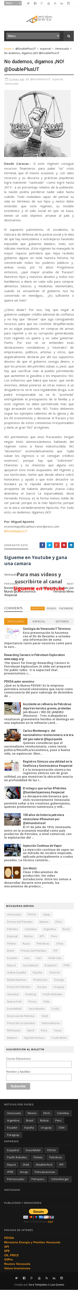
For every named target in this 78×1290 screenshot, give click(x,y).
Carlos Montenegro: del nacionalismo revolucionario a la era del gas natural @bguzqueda (48, 735)
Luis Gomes (57, 1284)
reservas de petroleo (21, 1016)
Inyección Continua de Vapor (42, 845)
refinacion (14, 1030)
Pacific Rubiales (52, 994)
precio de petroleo (19, 987)
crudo (55, 1008)
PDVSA (32, 914)
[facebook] (35, 3)
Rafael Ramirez (16, 980)
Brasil (66, 929)
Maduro (12, 1038)
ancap (24, 1172)
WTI (42, 936)
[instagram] (68, 3)
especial (45, 48)
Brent (10, 950)
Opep (46, 914)
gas (27, 958)
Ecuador (12, 958)
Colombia (31, 929)
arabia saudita (16, 972)
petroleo (12, 929)
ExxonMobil (14, 1008)
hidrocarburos (51, 1023)
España (37, 972)
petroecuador (16, 1179)
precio (32, 1001)
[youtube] (48, 3)
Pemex (11, 943)
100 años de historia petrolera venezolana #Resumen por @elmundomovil (43, 819)
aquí (50, 1221)
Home (8, 48)
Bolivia (28, 936)
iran (38, 958)
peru (54, 936)
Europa (42, 987)
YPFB (66, 965)
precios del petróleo (33, 950)
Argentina (49, 929)
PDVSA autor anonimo (19, 681)
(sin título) (30, 868)
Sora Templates (38, 1284)
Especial (39, 621)
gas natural (30, 965)
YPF (55, 950)
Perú (44, 1030)
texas (58, 1030)
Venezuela (62, 48)
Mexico (44, 922)
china (59, 943)
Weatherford (44, 1164)
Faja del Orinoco (34, 1038)
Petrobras (43, 943)
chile (46, 1001)
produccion (40, 980)
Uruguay (58, 987)
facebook (66, 608)
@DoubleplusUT (15, 531)
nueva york (14, 1001)
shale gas (54, 958)
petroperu (37, 1179)
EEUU (58, 922)
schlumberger (60, 1179)
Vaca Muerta (36, 1008)
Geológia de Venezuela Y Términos (47, 628)
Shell (45, 1016)
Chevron (54, 972)
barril (30, 1030)
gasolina (13, 994)
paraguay (13, 1135)
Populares (16, 621)
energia (59, 980)
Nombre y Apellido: (18, 1071)
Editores (62, 621)
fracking (30, 994)
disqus (51, 608)
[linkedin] (62, 3)
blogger (38, 608)
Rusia (26, 943)
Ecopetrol (51, 965)
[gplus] (42, 3)
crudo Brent (59, 1038)
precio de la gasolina (21, 1023)
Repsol (11, 965)
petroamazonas (45, 1172)
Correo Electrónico (18, 1058)
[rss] (55, 3)
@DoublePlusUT (25, 48)
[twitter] (28, 3)
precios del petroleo (20, 922)
